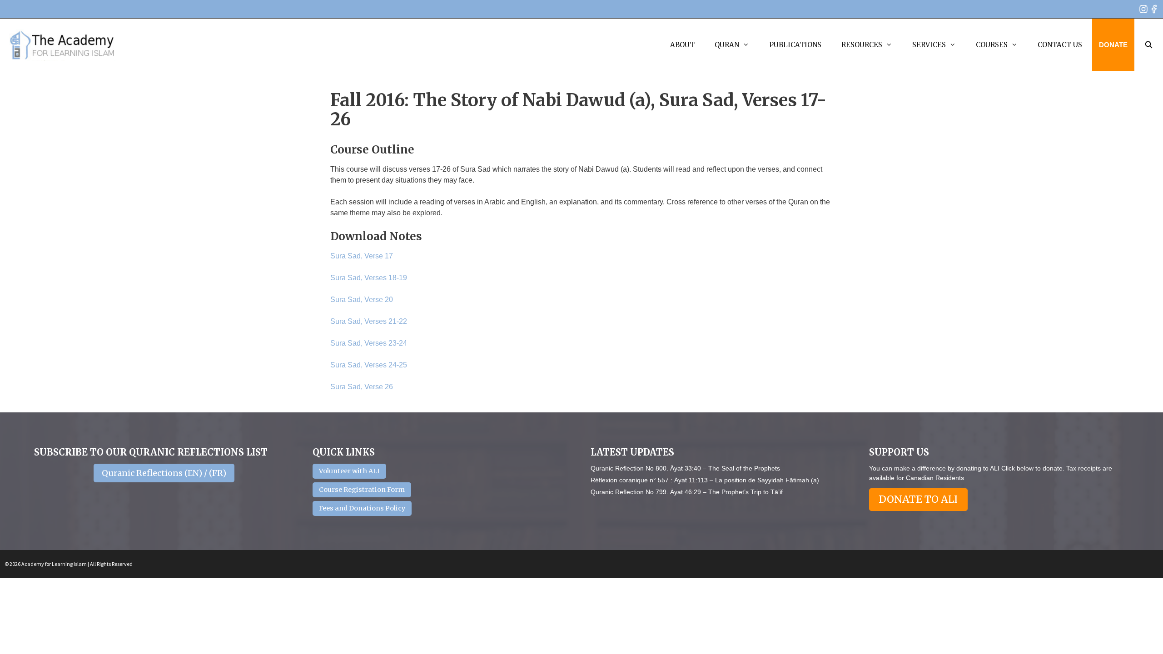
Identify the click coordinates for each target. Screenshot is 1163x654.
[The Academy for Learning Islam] (62, 45)
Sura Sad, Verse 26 (361, 387)
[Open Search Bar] (1148, 44)
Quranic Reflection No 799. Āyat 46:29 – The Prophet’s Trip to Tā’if (687, 491)
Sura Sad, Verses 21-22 (368, 321)
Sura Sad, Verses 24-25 (368, 365)
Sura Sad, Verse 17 (361, 256)
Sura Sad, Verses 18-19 (368, 278)
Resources (861, 44)
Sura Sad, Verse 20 (361, 299)
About (682, 44)
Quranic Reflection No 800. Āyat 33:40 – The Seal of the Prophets (685, 468)
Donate (1113, 45)
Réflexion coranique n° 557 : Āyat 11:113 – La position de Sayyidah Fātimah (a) (705, 480)
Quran (727, 44)
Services (929, 44)
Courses (992, 44)
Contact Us (1060, 44)
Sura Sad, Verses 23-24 (368, 343)
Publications (795, 44)
